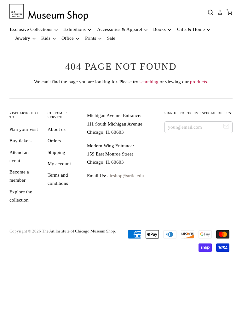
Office (68, 38)
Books (160, 29)
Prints (91, 38)
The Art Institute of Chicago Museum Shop (78, 231)
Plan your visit (23, 129)
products (198, 81)
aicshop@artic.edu (125, 175)
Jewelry (23, 38)
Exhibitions (75, 29)
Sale (111, 38)
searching (149, 81)
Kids (46, 38)
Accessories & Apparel (120, 29)
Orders (54, 140)
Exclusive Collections (32, 29)
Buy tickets (20, 140)
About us (57, 129)
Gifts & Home (191, 29)
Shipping (56, 152)
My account (59, 163)
